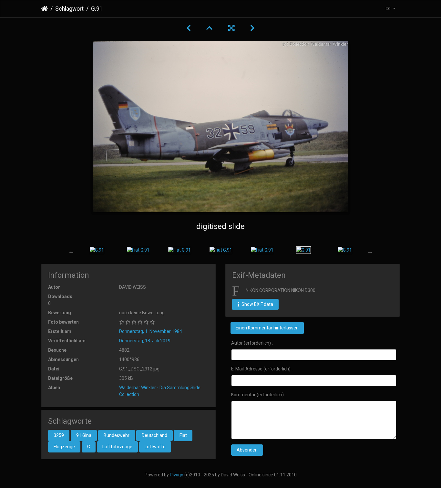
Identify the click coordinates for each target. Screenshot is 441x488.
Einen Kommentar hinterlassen (267, 327)
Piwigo (176, 474)
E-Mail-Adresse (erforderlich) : (261, 368)
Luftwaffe (155, 446)
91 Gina (83, 435)
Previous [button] (71, 251)
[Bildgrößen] (390, 9)
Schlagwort (69, 8)
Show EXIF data (257, 304)
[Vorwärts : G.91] (252, 28)
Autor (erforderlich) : (252, 343)
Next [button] (370, 251)
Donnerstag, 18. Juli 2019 (144, 340)
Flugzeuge (64, 446)
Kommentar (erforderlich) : (258, 394)
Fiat (183, 435)
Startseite (44, 9)
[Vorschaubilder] (210, 28)
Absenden (247, 449)
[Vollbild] (231, 28)
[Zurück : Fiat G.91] (189, 28)
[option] (97, 250)
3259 (59, 435)
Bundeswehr (116, 435)
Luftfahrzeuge (117, 446)
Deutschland (154, 435)
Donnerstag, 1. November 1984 (150, 331)
